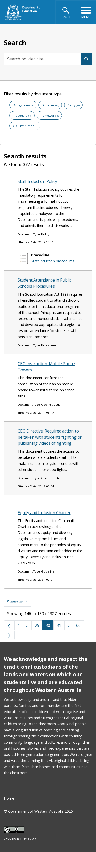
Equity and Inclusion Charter (44, 512)
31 (61, 626)
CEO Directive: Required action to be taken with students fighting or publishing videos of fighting (50, 437)
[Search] (86, 59)
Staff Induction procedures (52, 261)
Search (66, 17)
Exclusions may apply (20, 830)
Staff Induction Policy (37, 181)
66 (80, 626)
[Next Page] (9, 635)
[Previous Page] (9, 625)
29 (39, 626)
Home (9, 798)
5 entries (19, 603)
